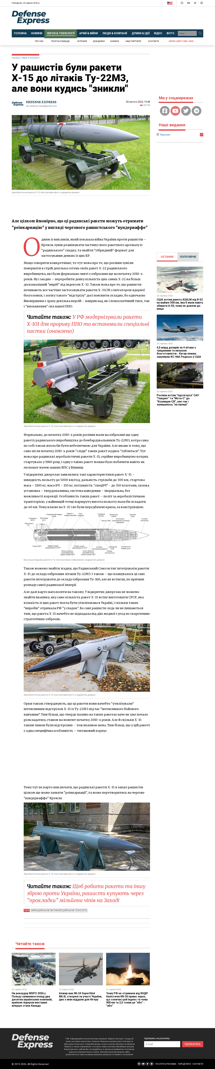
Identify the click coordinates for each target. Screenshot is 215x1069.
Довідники (99, 41)
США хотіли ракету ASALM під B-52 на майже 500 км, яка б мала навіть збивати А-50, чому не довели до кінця (180, 304)
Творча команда (60, 41)
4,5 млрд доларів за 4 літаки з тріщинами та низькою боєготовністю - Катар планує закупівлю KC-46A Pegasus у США (179, 352)
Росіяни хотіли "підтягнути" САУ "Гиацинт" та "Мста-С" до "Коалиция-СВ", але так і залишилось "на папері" (178, 400)
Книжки (114, 41)
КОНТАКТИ (198, 1064)
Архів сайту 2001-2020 (181, 41)
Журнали (82, 41)
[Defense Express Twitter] (195, 3)
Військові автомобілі (50, 910)
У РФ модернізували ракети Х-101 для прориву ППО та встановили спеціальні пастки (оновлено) (88, 324)
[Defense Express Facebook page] (182, 3)
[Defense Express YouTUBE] (189, 3)
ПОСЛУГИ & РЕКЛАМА (165, 1064)
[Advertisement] (135, 18)
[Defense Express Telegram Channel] (201, 3)
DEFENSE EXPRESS (41, 102)
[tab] (167, 256)
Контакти (153, 41)
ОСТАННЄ (167, 256)
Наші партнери (133, 41)
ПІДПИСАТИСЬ (193, 1044)
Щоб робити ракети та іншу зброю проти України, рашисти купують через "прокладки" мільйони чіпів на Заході (86, 893)
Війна (34, 910)
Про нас (39, 41)
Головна (16, 58)
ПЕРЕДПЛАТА (184, 1064)
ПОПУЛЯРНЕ (188, 256)
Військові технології (75, 910)
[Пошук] (200, 33)
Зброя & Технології (30, 58)
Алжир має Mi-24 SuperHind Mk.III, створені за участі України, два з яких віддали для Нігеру (80, 996)
